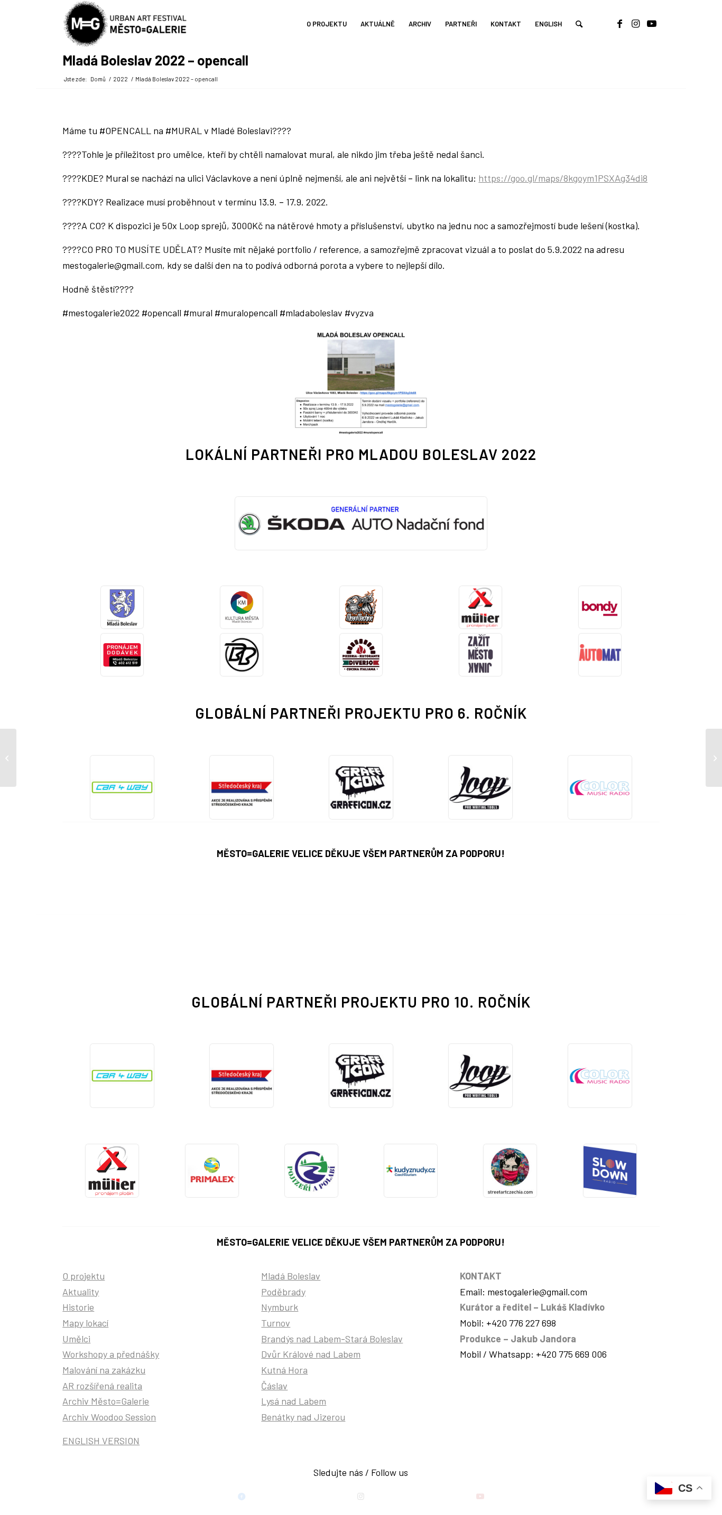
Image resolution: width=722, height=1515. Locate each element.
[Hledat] (579, 24)
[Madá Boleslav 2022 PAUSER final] (714, 758)
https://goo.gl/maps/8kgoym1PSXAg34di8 (562, 178)
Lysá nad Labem (293, 1401)
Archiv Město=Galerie (105, 1401)
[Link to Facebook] (620, 23)
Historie (78, 1307)
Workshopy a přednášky (110, 1354)
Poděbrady (283, 1291)
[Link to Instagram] (636, 23)
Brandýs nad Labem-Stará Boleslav (332, 1338)
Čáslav (274, 1385)
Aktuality (80, 1291)
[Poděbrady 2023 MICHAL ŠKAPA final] (8, 758)
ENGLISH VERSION (101, 1440)
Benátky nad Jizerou (303, 1417)
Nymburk (279, 1307)
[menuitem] (327, 24)
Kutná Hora (284, 1370)
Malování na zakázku (103, 1370)
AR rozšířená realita (102, 1385)
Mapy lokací (85, 1323)
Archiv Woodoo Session (109, 1417)
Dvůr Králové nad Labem (310, 1354)
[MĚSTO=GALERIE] (126, 24)
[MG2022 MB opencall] (361, 385)
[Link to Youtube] (652, 23)
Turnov (275, 1323)
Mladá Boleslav (290, 1276)
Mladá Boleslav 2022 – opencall (155, 60)
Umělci (76, 1338)
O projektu (83, 1276)
